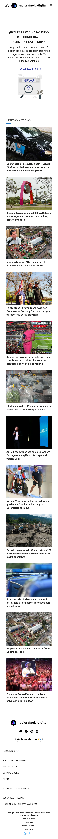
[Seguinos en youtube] (20, 731)
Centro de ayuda (29, 819)
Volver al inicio (29, 69)
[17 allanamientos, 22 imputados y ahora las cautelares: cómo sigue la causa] (29, 386)
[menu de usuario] (51, 5)
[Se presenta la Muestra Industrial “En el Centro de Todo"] (29, 629)
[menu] (7, 5)
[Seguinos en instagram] (31, 731)
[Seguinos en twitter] (26, 731)
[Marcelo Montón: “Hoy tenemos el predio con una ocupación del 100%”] (29, 242)
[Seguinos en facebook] (37, 731)
